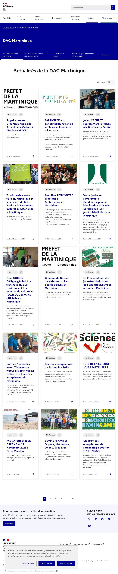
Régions (90, 18)
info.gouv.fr (97, 544)
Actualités (7, 18)
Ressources (106, 55)
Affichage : (103, 82)
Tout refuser (46, 563)
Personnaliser (28, 563)
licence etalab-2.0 (49, 571)
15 (109, 82)
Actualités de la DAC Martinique (11, 55)
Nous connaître (21, 18)
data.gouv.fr (64, 544)
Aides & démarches (39, 18)
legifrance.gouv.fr (81, 544)
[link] (38, 499)
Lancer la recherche (113, 7)
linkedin (96, 519)
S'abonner (9, 523)
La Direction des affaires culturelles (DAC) (33, 55)
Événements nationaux (75, 18)
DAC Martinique (8, 28)
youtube (89, 525)
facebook (102, 519)
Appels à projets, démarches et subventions (83, 55)
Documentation (58, 18)
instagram (108, 519)
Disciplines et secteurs (59, 55)
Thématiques (107, 18)
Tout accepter (65, 563)
